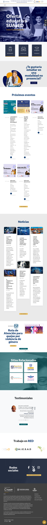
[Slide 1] (20, 40)
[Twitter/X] (6, 518)
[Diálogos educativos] (37, 107)
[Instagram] (38, 464)
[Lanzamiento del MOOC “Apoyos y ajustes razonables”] (10, 107)
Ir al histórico (23, 206)
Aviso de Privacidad (37, 496)
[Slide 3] (24, 40)
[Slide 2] (22, 40)
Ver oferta (10, 33)
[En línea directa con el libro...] (23, 107)
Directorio (36, 490)
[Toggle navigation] (5, 5)
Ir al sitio (34, 82)
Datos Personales (37, 494)
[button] (3, 333)
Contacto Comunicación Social (34, 471)
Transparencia (37, 492)
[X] (33, 464)
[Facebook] (29, 464)
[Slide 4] (26, 40)
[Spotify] (33, 467)
